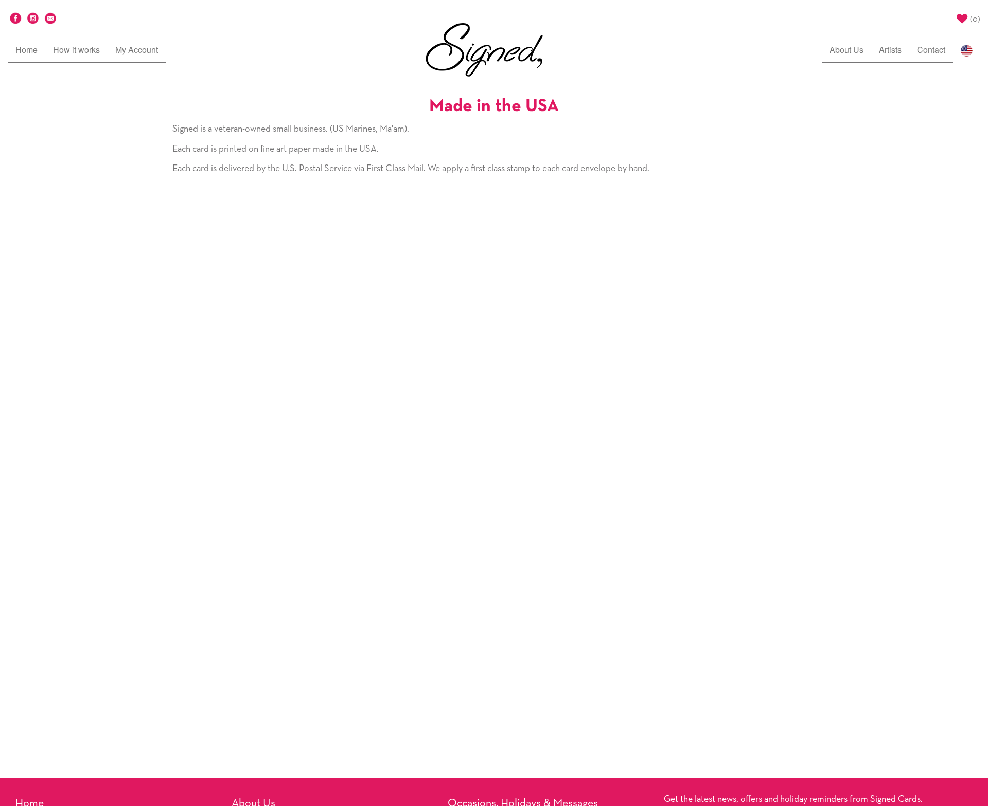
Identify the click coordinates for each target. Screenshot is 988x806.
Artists (890, 50)
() (975, 19)
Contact (931, 50)
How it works (76, 50)
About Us (846, 50)
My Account (136, 50)
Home (26, 50)
